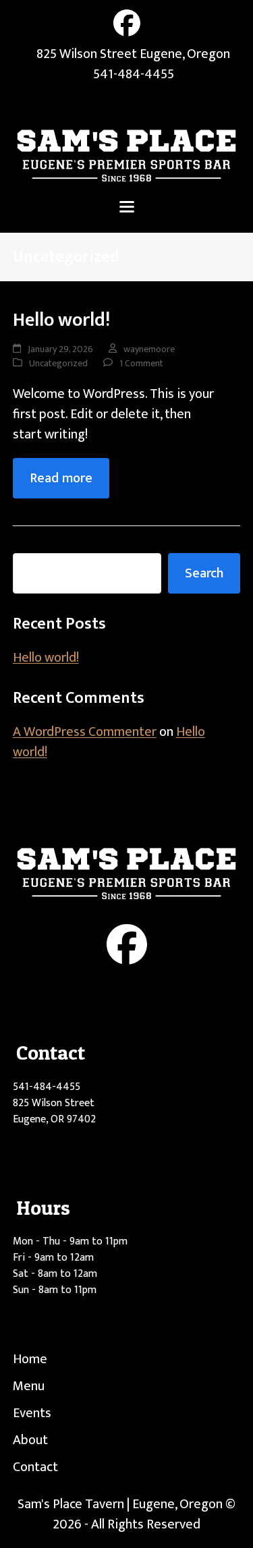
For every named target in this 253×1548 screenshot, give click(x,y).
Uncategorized (58, 363)
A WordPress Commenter (85, 731)
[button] (126, 206)
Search (204, 573)
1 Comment (141, 363)
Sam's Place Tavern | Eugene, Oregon (120, 1504)
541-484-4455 (133, 74)
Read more (61, 478)
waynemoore (149, 349)
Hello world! (61, 320)
